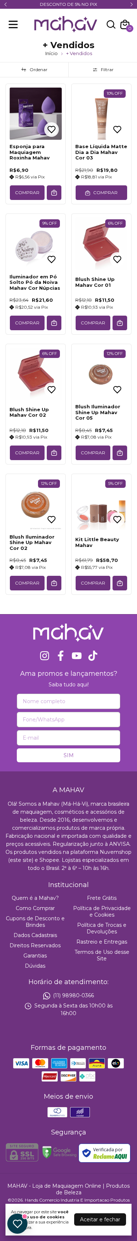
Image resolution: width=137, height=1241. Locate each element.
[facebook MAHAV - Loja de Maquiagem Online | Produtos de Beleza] (61, 656)
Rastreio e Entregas (101, 942)
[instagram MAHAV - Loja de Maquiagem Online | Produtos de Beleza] (45, 656)
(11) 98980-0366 (73, 996)
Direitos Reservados (35, 945)
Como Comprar (35, 908)
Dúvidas (35, 966)
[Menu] (14, 24)
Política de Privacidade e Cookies (102, 911)
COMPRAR (27, 192)
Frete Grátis (102, 898)
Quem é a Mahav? (35, 898)
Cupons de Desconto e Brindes (35, 921)
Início (51, 53)
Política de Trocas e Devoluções (101, 928)
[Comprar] (54, 192)
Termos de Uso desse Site (102, 955)
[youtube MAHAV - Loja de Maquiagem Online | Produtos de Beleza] (77, 656)
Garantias (35, 955)
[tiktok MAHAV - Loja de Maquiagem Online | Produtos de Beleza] (93, 656)
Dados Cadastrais (35, 935)
